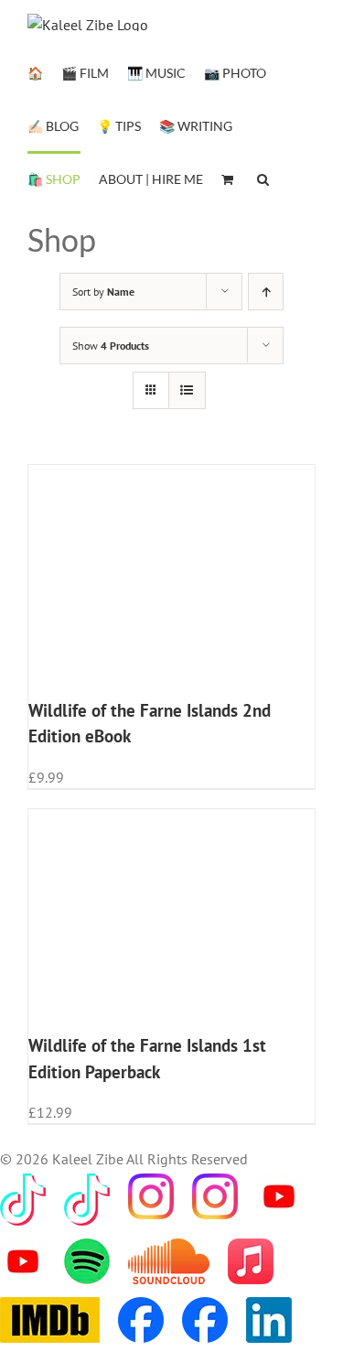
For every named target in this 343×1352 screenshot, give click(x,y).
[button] (263, 177)
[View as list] (187, 390)
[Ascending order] (266, 291)
